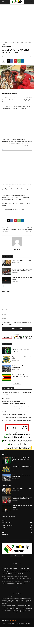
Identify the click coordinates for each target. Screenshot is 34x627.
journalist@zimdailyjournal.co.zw (16, 587)
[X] (8, 61)
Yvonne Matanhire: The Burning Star (15, 414)
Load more (16, 383)
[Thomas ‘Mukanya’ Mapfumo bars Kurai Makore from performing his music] (6, 271)
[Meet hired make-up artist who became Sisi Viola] (6, 280)
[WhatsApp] (19, 61)
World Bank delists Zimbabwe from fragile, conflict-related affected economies (21, 376)
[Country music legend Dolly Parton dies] (6, 263)
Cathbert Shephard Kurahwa (9, 397)
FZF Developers (12, 620)
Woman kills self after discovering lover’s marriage (18, 417)
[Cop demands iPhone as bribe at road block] (6, 359)
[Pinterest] (15, 61)
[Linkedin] (22, 61)
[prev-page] (3, 286)
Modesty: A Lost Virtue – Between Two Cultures (13, 401)
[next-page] (5, 286)
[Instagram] (15, 555)
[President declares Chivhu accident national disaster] (6, 368)
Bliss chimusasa (5, 411)
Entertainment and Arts (10, 42)
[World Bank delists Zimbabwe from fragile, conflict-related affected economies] (6, 377)
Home (3, 42)
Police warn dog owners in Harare (15, 409)
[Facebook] (11, 61)
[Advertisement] (17, 22)
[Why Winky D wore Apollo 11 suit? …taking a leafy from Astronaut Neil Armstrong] (6, 350)
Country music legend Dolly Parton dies (21, 260)
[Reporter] (3, 57)
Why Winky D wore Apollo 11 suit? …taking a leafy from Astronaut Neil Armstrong (21, 349)
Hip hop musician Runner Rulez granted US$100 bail (17, 406)
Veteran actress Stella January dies (22, 420)
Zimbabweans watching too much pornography (13, 403)
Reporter (7, 56)
